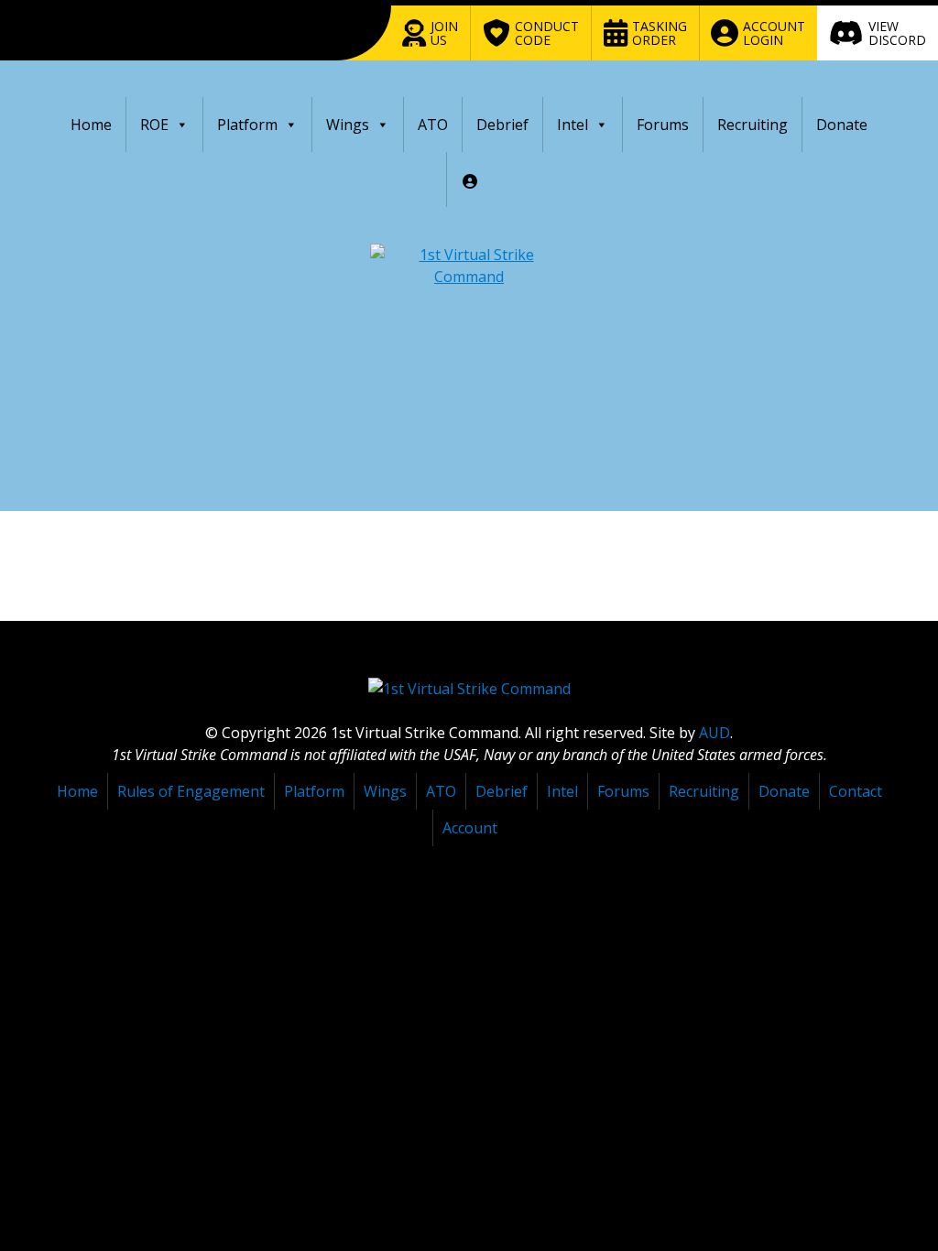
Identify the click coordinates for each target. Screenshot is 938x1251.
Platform (247, 124)
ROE (154, 124)
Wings (347, 124)
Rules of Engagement (191, 791)
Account (469, 828)
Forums (663, 124)
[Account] (470, 179)
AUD (714, 733)
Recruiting (752, 124)
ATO (433, 124)
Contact (855, 791)
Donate (841, 124)
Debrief (502, 124)
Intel (572, 124)
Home (91, 124)
